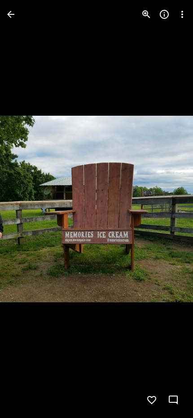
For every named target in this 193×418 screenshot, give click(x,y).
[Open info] (164, 14)
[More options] (182, 14)
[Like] (151, 400)
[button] (174, 400)
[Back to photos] (11, 14)
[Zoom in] (146, 14)
